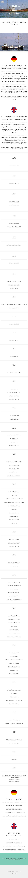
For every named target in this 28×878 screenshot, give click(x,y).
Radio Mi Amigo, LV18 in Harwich (14, 592)
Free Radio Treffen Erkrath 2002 (14, 562)
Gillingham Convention (14, 629)
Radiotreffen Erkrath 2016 (14, 308)
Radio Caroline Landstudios (14, 779)
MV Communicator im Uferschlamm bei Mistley (14, 723)
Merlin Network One (14, 656)
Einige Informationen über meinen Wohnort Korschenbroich (14, 815)
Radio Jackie (14, 509)
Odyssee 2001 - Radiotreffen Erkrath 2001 (14, 599)
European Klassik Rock (14, 395)
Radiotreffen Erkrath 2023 (14, 205)
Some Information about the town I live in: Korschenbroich (14, 849)
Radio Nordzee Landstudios (14, 777)
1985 (14, 752)
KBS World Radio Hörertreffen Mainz (14, 372)
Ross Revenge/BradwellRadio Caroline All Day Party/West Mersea (14, 304)
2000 (14, 608)
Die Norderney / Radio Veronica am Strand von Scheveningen (14, 775)
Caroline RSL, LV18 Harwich (14, 633)
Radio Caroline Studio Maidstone (14, 475)
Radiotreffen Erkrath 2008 (14, 415)
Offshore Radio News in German (14, 839)
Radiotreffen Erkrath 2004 (14, 519)
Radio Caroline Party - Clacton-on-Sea (14, 281)
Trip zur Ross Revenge (14, 743)
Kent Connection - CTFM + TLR (14, 542)
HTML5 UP (15, 873)
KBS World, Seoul (14, 442)
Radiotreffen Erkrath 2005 (14, 468)
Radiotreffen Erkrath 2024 (14, 183)
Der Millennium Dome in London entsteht (14, 808)
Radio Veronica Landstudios (14, 781)
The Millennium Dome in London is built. (14, 842)
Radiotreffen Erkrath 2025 (14, 165)
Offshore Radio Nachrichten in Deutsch (14, 805)
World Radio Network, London (14, 505)
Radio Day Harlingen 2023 (14, 201)
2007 (14, 427)
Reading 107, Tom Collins (14, 673)
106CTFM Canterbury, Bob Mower (14, 585)
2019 (14, 255)
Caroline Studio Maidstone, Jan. (14, 615)
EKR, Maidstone (14, 693)
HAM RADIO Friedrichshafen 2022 (14, 226)
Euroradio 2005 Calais (14, 472)
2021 (14, 237)
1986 (14, 732)
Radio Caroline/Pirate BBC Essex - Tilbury (14, 461)
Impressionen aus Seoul (14, 445)
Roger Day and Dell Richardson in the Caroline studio (14, 502)
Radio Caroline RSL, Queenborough (14, 689)
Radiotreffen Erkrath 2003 (14, 546)
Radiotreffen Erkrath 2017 (14, 288)
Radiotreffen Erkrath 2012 (14, 340)
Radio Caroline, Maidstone (14, 663)
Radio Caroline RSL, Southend (14, 666)
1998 (14, 682)
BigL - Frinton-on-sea (14, 438)
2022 (14, 216)
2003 (14, 532)
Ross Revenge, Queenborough (14, 582)
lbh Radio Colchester (14, 589)
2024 (14, 176)
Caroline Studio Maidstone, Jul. (14, 619)
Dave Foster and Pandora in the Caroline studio (14, 498)
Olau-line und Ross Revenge (14, 720)
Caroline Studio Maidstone (14, 539)
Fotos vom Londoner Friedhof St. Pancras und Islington (14, 812)
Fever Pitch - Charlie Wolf (14, 652)
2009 (14, 381)
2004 (14, 484)
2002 (14, 555)
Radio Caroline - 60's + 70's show (14, 435)
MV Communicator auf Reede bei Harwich (14, 739)
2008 (14, 408)
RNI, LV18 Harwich (14, 670)
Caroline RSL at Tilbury (14, 516)
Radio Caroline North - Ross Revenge (14, 245)
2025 (14, 157)
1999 (14, 645)
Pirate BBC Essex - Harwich (14, 284)
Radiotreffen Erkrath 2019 (14, 263)
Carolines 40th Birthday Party (14, 491)
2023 (14, 194)
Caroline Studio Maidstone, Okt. (14, 622)
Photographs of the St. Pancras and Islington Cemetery (14, 846)
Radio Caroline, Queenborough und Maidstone (14, 659)
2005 (14, 454)
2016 (14, 297)
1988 (14, 712)
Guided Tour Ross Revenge (14, 465)
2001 (14, 574)
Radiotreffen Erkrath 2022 (14, 223)
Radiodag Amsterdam (14, 418)
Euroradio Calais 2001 (14, 596)
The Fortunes (14, 495)
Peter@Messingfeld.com (11, 858)
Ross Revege (14, 626)
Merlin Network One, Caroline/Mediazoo (14, 700)
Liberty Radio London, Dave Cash (14, 636)
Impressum (19, 859)
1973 (14, 768)
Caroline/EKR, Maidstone (14, 703)
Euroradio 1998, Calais (14, 696)
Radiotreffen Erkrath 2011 (14, 356)
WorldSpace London (14, 566)
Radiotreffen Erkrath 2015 (14, 324)
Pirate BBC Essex (14, 388)
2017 (14, 274)
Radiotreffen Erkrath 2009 (14, 399)
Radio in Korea (14, 523)
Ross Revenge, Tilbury (14, 512)
